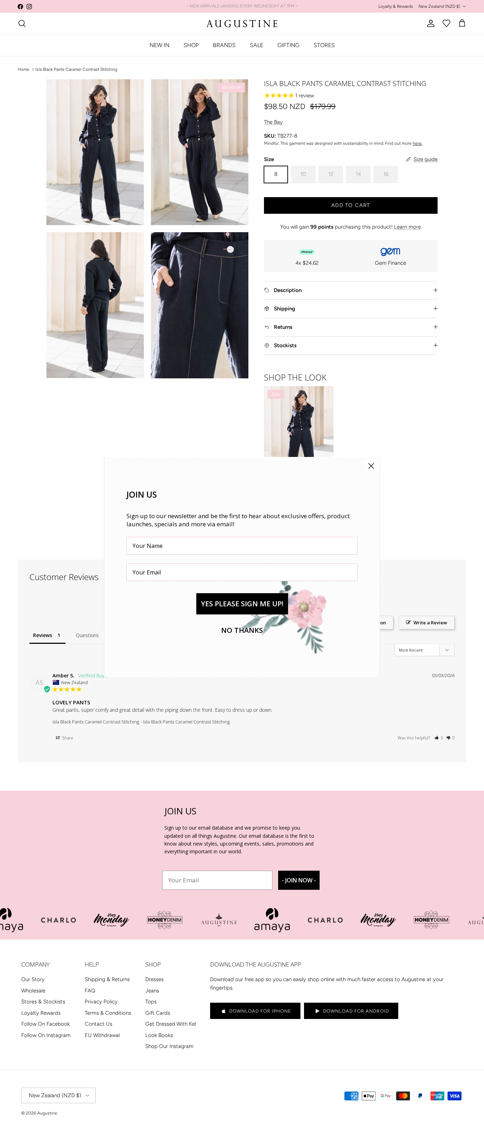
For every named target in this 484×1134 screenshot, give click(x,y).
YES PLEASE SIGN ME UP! (242, 603)
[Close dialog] (371, 466)
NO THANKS (242, 630)
